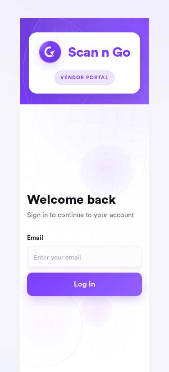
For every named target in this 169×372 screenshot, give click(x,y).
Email (35, 238)
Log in (84, 284)
